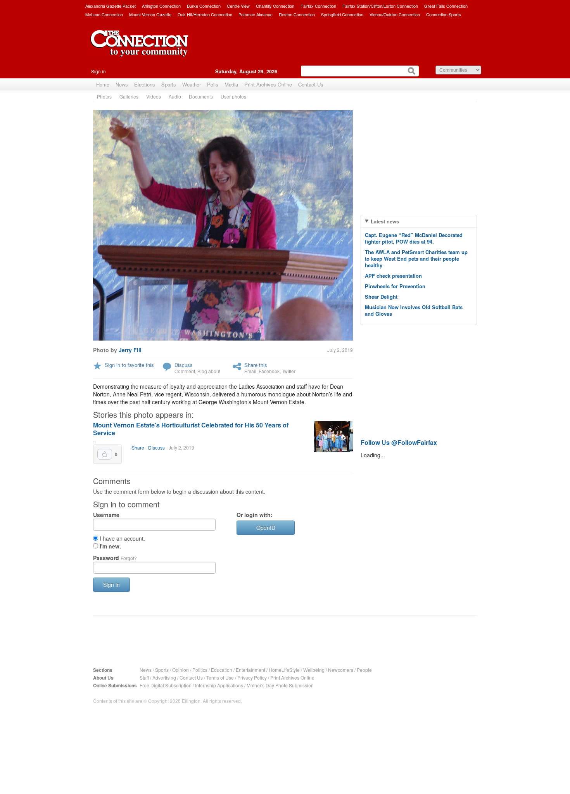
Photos (104, 96)
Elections (144, 84)
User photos (233, 96)
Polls (212, 84)
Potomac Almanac (255, 14)
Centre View (238, 6)
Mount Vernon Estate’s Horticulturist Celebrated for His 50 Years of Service (190, 428)
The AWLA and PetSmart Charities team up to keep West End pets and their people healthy (416, 258)
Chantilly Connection (275, 6)
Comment (184, 371)
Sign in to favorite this (129, 364)
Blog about (208, 371)
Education (221, 669)
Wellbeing (314, 669)
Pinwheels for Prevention (395, 286)
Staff (144, 677)
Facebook (269, 371)
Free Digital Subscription (166, 685)
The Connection (139, 49)
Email (250, 371)
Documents (201, 96)
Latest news (385, 221)
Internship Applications (219, 685)
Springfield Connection (342, 14)
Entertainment (250, 669)
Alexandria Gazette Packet (110, 6)
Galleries (128, 96)
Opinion (180, 669)
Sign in (98, 71)
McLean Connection (104, 14)
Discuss (183, 364)
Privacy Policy (252, 677)
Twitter (288, 371)
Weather (191, 84)
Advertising (164, 677)
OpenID (265, 527)
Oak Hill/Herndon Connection (205, 14)
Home (102, 84)
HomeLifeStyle (284, 669)
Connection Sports (443, 14)
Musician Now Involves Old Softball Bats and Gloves (414, 310)
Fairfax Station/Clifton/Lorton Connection (380, 6)
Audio (175, 96)
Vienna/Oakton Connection (395, 14)
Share (137, 447)
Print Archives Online (268, 84)
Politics (199, 669)
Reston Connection (297, 14)
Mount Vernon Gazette (150, 14)
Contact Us (310, 84)
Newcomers (340, 669)
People (364, 669)
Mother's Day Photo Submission (280, 685)
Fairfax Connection (318, 6)
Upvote (104, 454)
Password (115, 558)
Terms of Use (220, 677)
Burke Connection (204, 6)
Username (106, 515)
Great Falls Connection (446, 6)
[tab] (419, 221)
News (122, 84)
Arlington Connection (161, 6)
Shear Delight (381, 296)
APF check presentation (393, 275)
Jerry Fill (130, 350)
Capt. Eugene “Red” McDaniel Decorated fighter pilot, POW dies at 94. (414, 238)
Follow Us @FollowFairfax (399, 442)
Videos (153, 96)
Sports (168, 84)
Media (231, 84)
